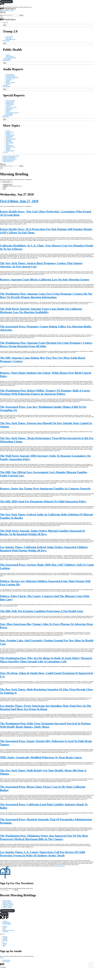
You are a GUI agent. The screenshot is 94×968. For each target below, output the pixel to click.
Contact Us (5, 931)
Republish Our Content (8, 930)
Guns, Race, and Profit (11, 107)
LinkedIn (5, 939)
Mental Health (9, 145)
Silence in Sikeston (10, 82)
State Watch (8, 38)
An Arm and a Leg (10, 78)
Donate (11, 10)
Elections (8, 130)
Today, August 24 (7, 900)
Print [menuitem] (5, 187)
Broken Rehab (9, 108)
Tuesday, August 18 (7, 905)
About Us (5, 926)
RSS (4, 946)
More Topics (6, 116)
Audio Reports (6, 60)
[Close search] (1, 17)
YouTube (5, 938)
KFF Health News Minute (12, 77)
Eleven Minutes (9, 114)
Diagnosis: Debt (9, 103)
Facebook (5, 940)
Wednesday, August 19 (8, 904)
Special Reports (6, 86)
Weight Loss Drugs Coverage (10, 158)
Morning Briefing (7, 923)
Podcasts (5, 921)
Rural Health (9, 141)
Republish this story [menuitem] (8, 184)
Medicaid (8, 149)
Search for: (2, 15)
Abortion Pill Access (7, 161)
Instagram (5, 936)
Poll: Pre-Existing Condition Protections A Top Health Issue (41, 611)
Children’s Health (10, 150)
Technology (8, 140)
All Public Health (7, 59)
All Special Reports (7, 115)
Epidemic (8, 83)
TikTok (4, 944)
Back (5, 25)
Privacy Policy (6, 961)
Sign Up (16, 889)
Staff (4, 929)
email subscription (60, 866)
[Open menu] (0, 14)
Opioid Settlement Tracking (12, 112)
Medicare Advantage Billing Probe (11, 156)
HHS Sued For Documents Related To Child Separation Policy (43, 501)
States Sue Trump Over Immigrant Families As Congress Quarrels (45, 488)
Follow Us (7, 10)
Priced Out (8, 106)
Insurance (8, 133)
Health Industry (9, 136)
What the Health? (10, 74)
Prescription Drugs (10, 134)
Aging (7, 144)
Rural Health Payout (10, 39)
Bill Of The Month (10, 100)
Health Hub (8, 79)
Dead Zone (8, 110)
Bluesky (5, 943)
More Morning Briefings (7, 910)
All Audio (5, 85)
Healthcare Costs (10, 132)
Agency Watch (9, 36)
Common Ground (10, 102)
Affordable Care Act (10, 146)
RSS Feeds (4, 913)
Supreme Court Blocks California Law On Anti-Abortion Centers (44, 279)
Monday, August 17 (7, 907)
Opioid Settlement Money (9, 160)
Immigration (9, 137)
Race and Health (10, 142)
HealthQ (8, 81)
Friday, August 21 (7, 901)
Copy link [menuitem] (5, 186)
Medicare (8, 148)
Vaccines (8, 55)
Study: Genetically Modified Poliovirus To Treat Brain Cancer (41, 757)
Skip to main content (6, 1)
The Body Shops (10, 104)
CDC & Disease (9, 56)
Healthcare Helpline (10, 75)
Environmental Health (11, 57)
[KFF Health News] (8, 9)
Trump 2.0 (5, 22)
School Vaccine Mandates (9, 157)
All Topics (5, 152)
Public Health (6, 40)
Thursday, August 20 (8, 903)
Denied (7, 111)
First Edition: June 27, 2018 (19, 201)
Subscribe (2, 10)
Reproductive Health (10, 138)
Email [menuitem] (4, 189)
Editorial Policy (6, 960)
